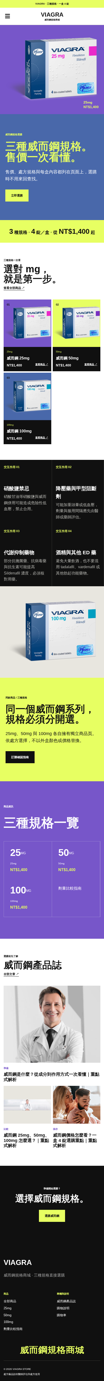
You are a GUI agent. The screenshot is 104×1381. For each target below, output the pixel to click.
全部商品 (10, 1301)
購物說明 (63, 1308)
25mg (7, 1308)
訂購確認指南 (20, 757)
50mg (7, 1315)
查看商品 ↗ (41, 364)
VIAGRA (18, 1262)
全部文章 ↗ (11, 974)
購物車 (61, 1315)
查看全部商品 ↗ (14, 288)
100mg (8, 1322)
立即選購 (17, 195)
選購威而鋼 (52, 1216)
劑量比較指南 (70, 888)
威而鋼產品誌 (66, 1301)
